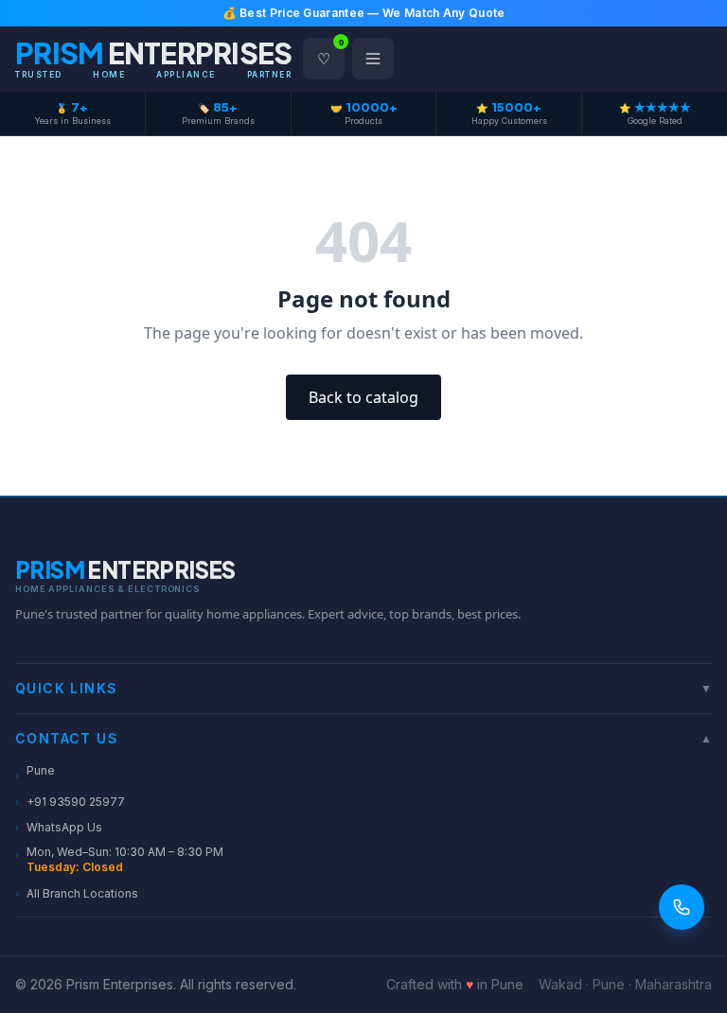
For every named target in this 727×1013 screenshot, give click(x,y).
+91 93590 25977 (70, 802)
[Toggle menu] (373, 58)
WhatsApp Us (58, 827)
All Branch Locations (76, 893)
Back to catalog (363, 397)
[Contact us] (681, 907)
